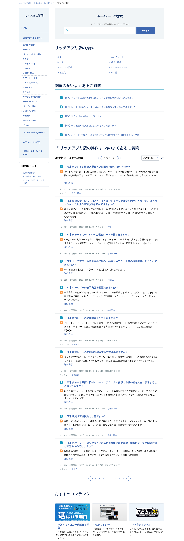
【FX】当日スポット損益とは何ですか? (83, 116)
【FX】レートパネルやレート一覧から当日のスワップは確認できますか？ (100, 106)
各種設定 (28, 87)
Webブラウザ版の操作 (32, 96)
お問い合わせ (29, 172)
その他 (27, 92)
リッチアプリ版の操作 (32, 54)
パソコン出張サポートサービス (34, 181)
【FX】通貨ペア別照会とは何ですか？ (85, 416)
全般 (25, 27)
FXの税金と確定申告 (32, 176)
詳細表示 (68, 182)
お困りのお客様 (29, 111)
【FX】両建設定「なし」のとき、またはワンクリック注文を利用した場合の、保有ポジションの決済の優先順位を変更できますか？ (110, 202)
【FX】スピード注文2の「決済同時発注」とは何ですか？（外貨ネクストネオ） (102, 134)
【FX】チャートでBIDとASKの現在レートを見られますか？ (97, 234)
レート (27, 68)
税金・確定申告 (29, 120)
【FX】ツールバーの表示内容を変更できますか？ (91, 287)
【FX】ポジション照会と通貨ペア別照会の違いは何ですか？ (97, 166)
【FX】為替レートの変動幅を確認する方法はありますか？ (96, 352)
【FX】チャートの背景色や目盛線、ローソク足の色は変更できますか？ (99, 97)
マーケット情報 (31, 77)
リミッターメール (32, 82)
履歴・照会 (29, 73)
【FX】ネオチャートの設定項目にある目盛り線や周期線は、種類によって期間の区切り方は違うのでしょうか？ (110, 444)
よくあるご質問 (25, 3)
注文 (27, 59)
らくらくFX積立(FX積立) (34, 132)
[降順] (163, 157)
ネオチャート (30, 63)
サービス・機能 (29, 106)
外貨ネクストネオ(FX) (42, 3)
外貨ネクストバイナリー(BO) (33, 153)
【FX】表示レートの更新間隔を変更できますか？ (91, 318)
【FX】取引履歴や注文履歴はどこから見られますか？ (90, 125)
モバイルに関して (30, 101)
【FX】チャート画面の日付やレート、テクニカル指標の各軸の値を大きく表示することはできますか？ (110, 384)
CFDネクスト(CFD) (31, 142)
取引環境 (26, 115)
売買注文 (26, 49)
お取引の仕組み (29, 44)
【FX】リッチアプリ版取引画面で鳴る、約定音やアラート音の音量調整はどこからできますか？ (110, 262)
